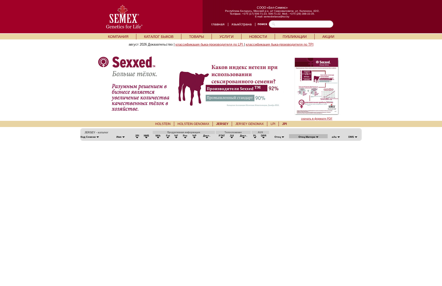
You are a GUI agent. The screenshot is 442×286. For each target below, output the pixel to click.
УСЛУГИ (226, 37)
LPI (273, 124)
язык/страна (241, 24)
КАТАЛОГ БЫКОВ (158, 37)
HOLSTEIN (163, 124)
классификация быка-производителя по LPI (209, 44)
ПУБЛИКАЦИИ (295, 37)
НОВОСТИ (258, 37)
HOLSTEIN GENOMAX (193, 124)
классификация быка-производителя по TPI (280, 44)
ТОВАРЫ (196, 37)
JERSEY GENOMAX (249, 124)
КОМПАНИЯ (118, 37)
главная (218, 24)
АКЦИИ (328, 37)
